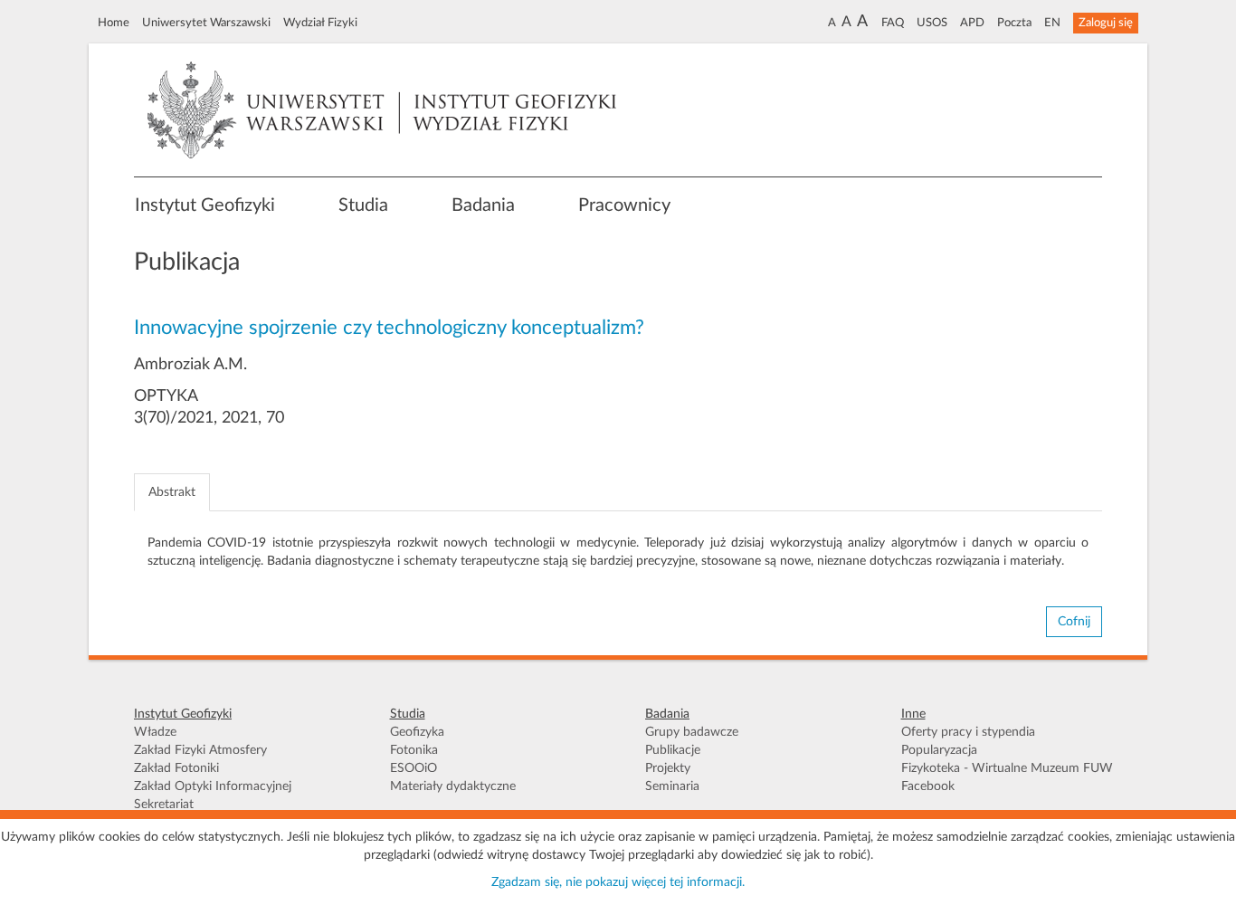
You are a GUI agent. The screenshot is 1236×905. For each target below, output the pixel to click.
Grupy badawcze (691, 732)
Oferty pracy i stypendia (968, 732)
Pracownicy (624, 205)
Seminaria (672, 786)
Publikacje (672, 750)
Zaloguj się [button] (1106, 22)
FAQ (892, 22)
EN (1052, 22)
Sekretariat (164, 804)
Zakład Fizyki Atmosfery (200, 750)
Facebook (928, 786)
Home (113, 22)
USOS (932, 22)
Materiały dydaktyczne (453, 786)
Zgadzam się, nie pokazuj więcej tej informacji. (618, 882)
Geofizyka (417, 732)
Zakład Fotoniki (176, 768)
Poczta (1014, 22)
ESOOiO (413, 768)
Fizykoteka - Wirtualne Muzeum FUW (1007, 768)
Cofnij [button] (1074, 621)
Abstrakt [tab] (171, 492)
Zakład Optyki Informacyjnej (212, 786)
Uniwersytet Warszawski (206, 22)
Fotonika (414, 750)
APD (972, 22)
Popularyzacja (939, 750)
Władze (155, 732)
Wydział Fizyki (320, 22)
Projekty (667, 768)
